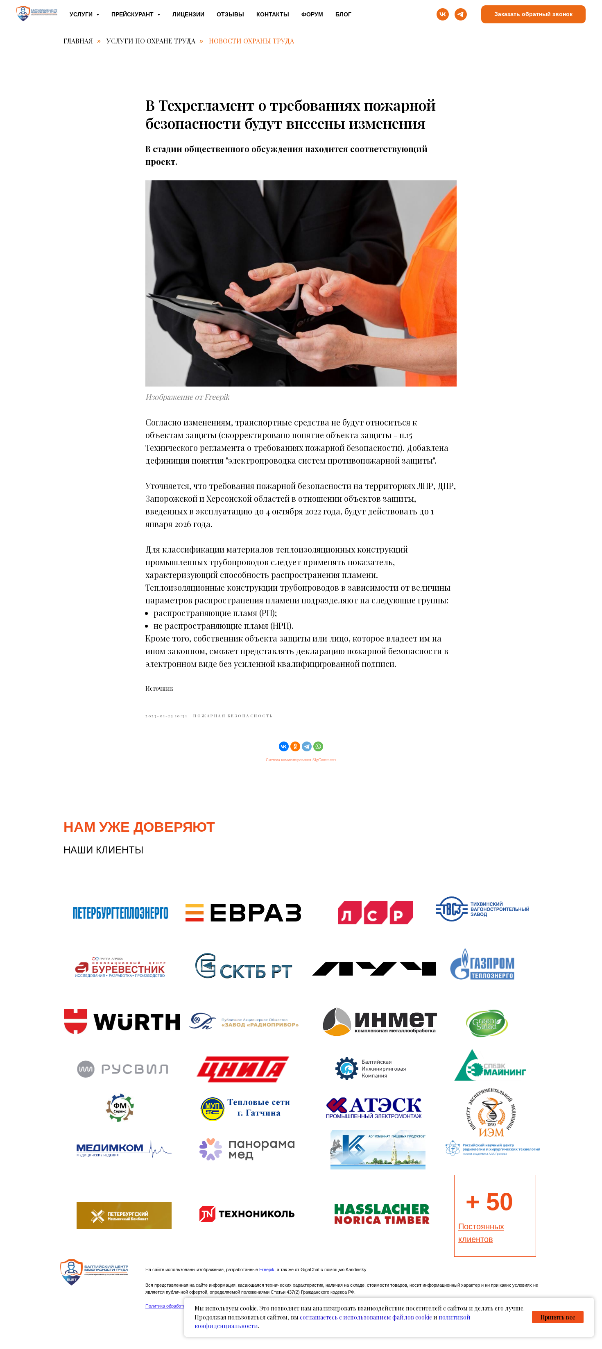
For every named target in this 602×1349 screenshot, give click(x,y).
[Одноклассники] (295, 746)
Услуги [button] (82, 14)
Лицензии (188, 14)
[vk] (443, 14)
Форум (312, 14)
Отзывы (230, 14)
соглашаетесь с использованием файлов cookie (366, 1317)
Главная (78, 41)
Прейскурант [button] (133, 14)
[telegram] (461, 14)
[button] (533, 14)
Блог (343, 14)
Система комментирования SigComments (301, 760)
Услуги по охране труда (150, 41)
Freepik (266, 1269)
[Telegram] (307, 746)
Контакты (272, 14)
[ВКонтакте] (284, 746)
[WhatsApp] (318, 746)
